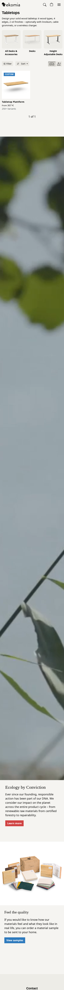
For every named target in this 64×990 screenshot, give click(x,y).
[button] (44, 4)
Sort (22, 63)
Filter (9, 63)
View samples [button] (14, 940)
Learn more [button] (14, 823)
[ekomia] (11, 4)
